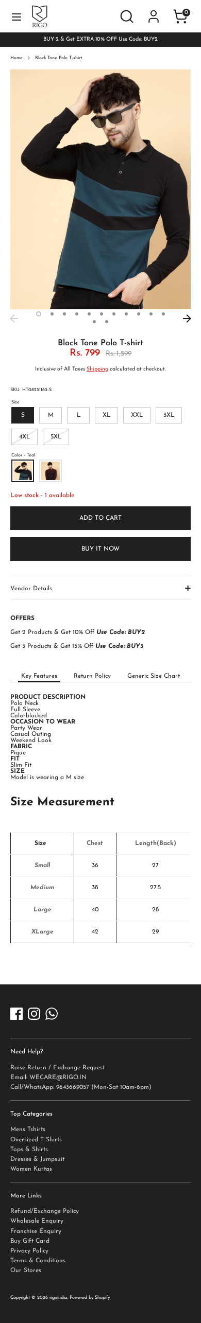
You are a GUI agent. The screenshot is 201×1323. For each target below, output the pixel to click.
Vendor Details (31, 589)
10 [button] (151, 313)
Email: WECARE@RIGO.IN (48, 1077)
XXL (137, 415)
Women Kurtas (31, 1169)
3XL (168, 415)
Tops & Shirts (29, 1149)
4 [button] (76, 313)
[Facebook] (16, 1014)
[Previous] (14, 318)
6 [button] (101, 313)
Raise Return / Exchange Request (57, 1068)
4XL (24, 437)
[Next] (187, 318)
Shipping (97, 369)
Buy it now (100, 549)
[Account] (153, 9)
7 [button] (113, 313)
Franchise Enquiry (35, 1231)
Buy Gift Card (29, 1241)
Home (16, 58)
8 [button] (126, 313)
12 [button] (94, 321)
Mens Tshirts (27, 1129)
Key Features (39, 676)
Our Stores (25, 1270)
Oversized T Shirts (36, 1140)
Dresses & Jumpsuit (37, 1159)
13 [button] (106, 321)
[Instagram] (34, 1014)
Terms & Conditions (37, 1261)
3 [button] (64, 313)
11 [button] (163, 313)
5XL (56, 437)
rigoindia (58, 1297)
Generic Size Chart (153, 676)
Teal (22, 471)
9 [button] (138, 313)
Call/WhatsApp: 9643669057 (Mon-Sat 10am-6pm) (81, 1087)
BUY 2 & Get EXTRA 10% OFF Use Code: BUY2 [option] (100, 39)
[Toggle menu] (16, 16)
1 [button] (38, 313)
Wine (50, 471)
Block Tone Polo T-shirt (58, 58)
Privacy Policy (29, 1251)
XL (106, 415)
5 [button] (89, 313)
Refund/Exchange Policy (44, 1211)
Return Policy (92, 676)
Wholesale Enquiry (36, 1221)
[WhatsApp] (51, 1014)
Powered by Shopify (90, 1297)
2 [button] (52, 313)
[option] (100, 189)
